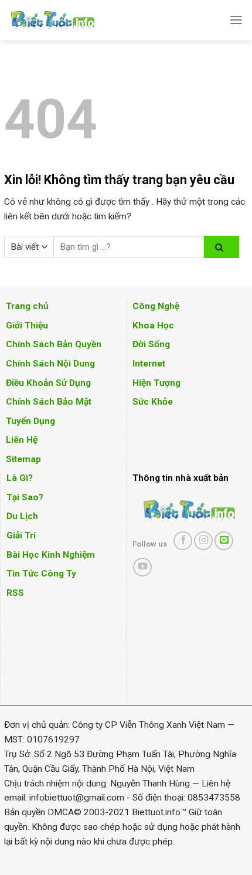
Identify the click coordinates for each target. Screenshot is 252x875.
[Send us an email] (223, 540)
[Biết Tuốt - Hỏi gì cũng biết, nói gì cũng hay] (74, 20)
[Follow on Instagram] (203, 540)
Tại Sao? (24, 497)
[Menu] (236, 20)
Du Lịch (22, 516)
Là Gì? (19, 478)
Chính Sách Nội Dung (50, 363)
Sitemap (23, 459)
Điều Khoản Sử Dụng (48, 383)
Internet (148, 363)
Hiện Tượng (156, 383)
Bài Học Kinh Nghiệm (50, 555)
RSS (15, 593)
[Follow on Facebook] (182, 540)
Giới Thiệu (27, 325)
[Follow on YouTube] (142, 567)
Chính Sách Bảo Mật (48, 401)
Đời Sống (151, 344)
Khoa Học (153, 325)
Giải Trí (21, 535)
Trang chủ (27, 306)
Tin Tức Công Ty (41, 573)
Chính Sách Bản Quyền (53, 344)
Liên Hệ (22, 440)
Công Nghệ (155, 306)
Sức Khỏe (152, 401)
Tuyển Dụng (30, 421)
